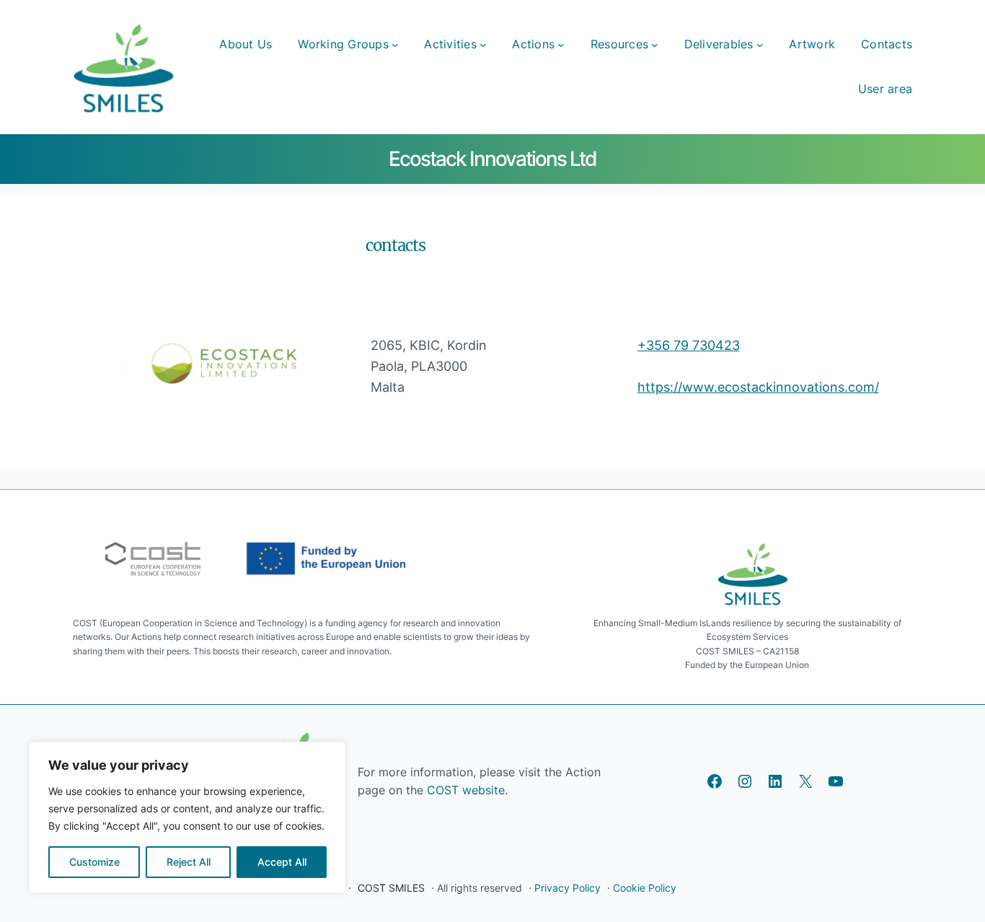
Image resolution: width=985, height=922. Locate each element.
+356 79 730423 (688, 345)
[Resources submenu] (654, 44)
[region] (187, 817)
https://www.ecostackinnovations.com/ (758, 387)
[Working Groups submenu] (395, 44)
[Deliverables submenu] (760, 44)
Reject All (189, 862)
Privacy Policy (567, 888)
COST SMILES (391, 888)
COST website (464, 790)
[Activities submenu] (483, 44)
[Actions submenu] (561, 44)
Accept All (281, 862)
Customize (94, 862)
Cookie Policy (644, 888)
